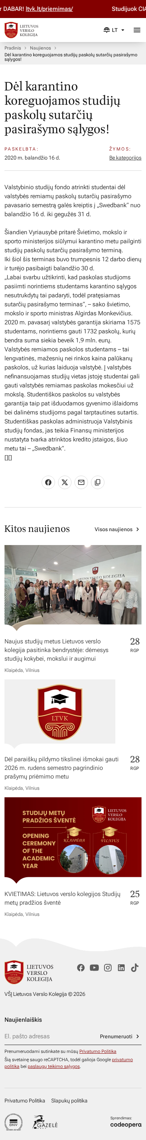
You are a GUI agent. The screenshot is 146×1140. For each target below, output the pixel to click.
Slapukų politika (69, 1101)
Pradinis (12, 48)
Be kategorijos (125, 158)
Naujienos (40, 48)
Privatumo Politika (97, 1051)
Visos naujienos (114, 529)
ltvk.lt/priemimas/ (41, 8)
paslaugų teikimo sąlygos (54, 1066)
